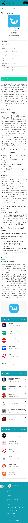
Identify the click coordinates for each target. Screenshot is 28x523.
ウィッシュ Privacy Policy (14, 513)
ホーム (3, 8)
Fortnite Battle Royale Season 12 (17, 410)
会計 (10, 504)
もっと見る (22, 319)
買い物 (16, 30)
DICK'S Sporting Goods (15, 386)
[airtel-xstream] (25, 417)
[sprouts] (25, 401)
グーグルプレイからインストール (10, 79)
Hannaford (11, 394)
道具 (10, 495)
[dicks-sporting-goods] (25, 386)
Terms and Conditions (14, 517)
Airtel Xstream (12, 418)
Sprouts (11, 402)
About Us (6, 508)
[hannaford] (25, 394)
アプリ (9, 8)
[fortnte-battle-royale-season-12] (25, 410)
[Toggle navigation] (25, 2)
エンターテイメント (14, 500)
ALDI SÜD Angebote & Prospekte (14, 378)
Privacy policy (14, 520)
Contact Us (16, 508)
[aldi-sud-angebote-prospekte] (25, 379)
